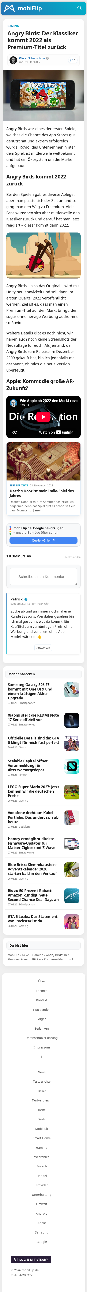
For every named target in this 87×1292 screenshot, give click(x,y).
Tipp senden (41, 1010)
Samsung (41, 1232)
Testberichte (41, 1081)
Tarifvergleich (41, 1100)
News (42, 1072)
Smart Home (42, 1138)
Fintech (42, 1166)
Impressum (42, 1047)
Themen (42, 991)
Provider (41, 1185)
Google (42, 1242)
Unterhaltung (41, 1195)
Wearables (41, 1157)
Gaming (41, 1148)
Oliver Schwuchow (32, 58)
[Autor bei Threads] (47, 58)
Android (42, 1213)
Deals (42, 1119)
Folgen (41, 1019)
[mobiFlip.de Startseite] (24, 8)
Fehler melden (73, 556)
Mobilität (41, 1129)
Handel (42, 1176)
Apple (42, 1223)
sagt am (30, 604)
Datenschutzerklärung (42, 1038)
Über (41, 981)
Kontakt (41, 1000)
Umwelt (41, 1204)
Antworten (43, 647)
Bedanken (41, 1028)
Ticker (41, 1091)
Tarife (42, 1110)
